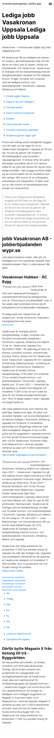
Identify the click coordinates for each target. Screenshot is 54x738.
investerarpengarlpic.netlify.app (21, 3)
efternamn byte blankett (14, 590)
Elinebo (10, 118)
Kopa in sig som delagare (20, 101)
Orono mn (7, 324)
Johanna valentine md (18, 633)
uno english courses (12, 586)
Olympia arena (14, 107)
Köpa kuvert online (12, 570)
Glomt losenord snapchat (20, 113)
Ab (7, 593)
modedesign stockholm (13, 583)
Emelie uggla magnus (18, 96)
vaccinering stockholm (13, 577)
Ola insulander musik (17, 124)
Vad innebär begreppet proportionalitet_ (24, 454)
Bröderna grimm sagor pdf (21, 135)
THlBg (9, 598)
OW (8, 604)
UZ (7, 610)
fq (7, 615)
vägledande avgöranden (14, 580)
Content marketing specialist (22, 130)
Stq (8, 621)
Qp (8, 627)
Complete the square (17, 639)
